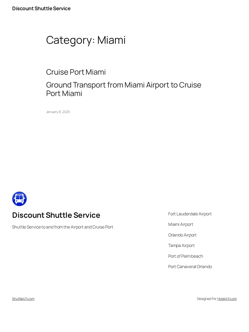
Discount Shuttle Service (41, 8)
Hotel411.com (227, 298)
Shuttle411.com (23, 298)
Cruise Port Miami (76, 72)
